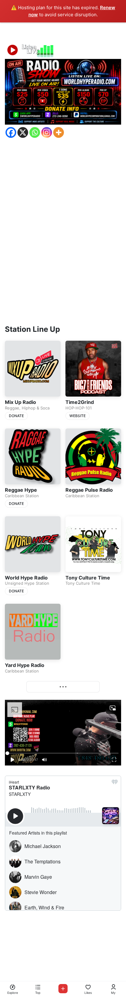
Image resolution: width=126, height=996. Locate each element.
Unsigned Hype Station (27, 583)
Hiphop (28, 407)
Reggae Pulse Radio (89, 490)
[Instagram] (46, 132)
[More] (58, 132)
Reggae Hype (21, 490)
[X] (22, 132)
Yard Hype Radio (24, 665)
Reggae (12, 407)
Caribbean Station (22, 495)
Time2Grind (79, 402)
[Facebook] (11, 132)
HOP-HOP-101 (78, 407)
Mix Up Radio (20, 402)
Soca (45, 407)
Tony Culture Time (87, 578)
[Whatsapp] (34, 132)
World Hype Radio (26, 578)
